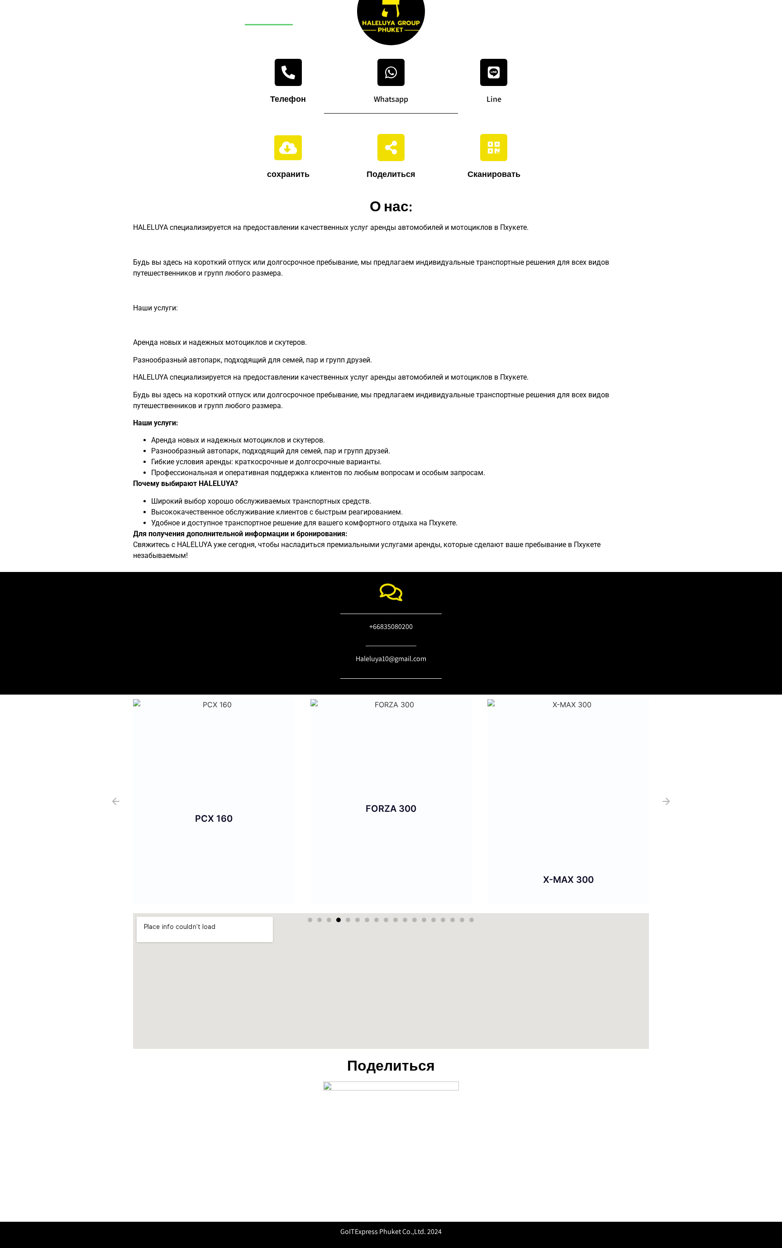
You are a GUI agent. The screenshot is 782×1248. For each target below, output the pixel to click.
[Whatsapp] (391, 72)
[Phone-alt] (288, 72)
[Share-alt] (391, 147)
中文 (309, 14)
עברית (192, 14)
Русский (269, 14)
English (153, 14)
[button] (116, 801)
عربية (227, 14)
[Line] (493, 72)
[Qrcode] (493, 147)
